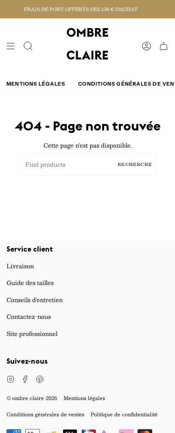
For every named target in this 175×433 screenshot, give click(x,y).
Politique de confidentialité (124, 414)
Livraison (20, 266)
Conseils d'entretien (35, 300)
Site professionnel (32, 333)
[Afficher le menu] (10, 46)
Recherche (135, 164)
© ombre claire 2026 (32, 398)
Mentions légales (84, 398)
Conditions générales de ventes (45, 414)
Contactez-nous (29, 316)
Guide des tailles (30, 282)
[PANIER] (163, 46)
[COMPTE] (146, 46)
